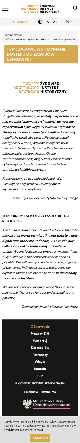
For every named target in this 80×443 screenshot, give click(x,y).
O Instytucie (40, 326)
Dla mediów (40, 347)
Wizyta (40, 361)
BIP (40, 375)
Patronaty (40, 354)
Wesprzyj (20, 22)
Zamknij (40, 438)
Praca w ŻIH (40, 333)
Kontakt (40, 368)
